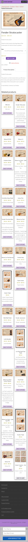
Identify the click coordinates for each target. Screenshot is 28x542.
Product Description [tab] (9, 69)
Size (2, 49)
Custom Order (5, 500)
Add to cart (11, 58)
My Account (4, 485)
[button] (24, 2)
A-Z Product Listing (6, 508)
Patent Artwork (5, 6)
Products (12, 6)
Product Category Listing (7, 511)
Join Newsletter (14, 538)
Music (17, 6)
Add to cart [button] (20, 478)
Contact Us (4, 488)
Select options (7, 113)
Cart (2, 515)
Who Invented (5, 496)
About (3, 491)
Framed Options (5, 503)
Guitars (21, 6)
